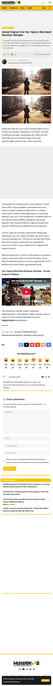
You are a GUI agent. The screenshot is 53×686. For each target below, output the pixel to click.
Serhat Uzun (12, 60)
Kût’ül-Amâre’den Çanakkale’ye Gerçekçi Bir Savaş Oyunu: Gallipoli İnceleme (24, 500)
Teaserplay (27, 335)
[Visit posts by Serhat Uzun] (5, 377)
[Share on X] (12, 54)
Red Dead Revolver (30, 332)
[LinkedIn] (49, 377)
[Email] (43, 345)
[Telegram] (33, 669)
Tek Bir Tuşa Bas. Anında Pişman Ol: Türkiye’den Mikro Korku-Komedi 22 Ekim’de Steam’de (25, 509)
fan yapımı (18, 332)
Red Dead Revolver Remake (12, 335)
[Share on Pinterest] (32, 345)
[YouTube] (42, 377)
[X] (19, 669)
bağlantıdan (8, 320)
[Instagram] (46, 377)
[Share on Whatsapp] (15, 54)
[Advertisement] (26, 18)
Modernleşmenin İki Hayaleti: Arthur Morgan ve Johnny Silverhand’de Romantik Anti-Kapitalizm (26, 485)
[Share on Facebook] (8, 54)
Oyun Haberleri (8, 28)
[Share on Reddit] (37, 345)
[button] (45, 680)
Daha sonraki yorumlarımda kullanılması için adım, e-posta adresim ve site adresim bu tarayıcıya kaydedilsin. (27, 461)
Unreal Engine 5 (38, 335)
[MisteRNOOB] (26, 663)
